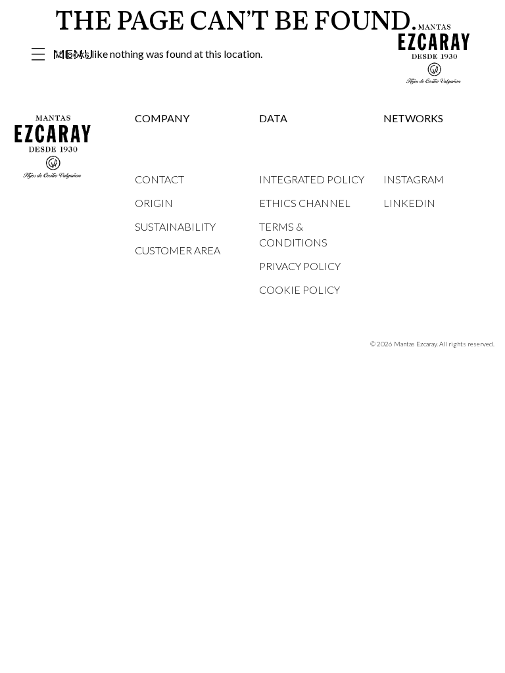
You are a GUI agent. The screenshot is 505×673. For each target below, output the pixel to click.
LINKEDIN (409, 203)
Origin (154, 203)
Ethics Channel (304, 203)
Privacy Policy (300, 266)
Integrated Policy (311, 179)
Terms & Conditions (293, 234)
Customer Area (177, 250)
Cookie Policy (299, 289)
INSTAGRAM (413, 179)
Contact (159, 179)
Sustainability (175, 226)
